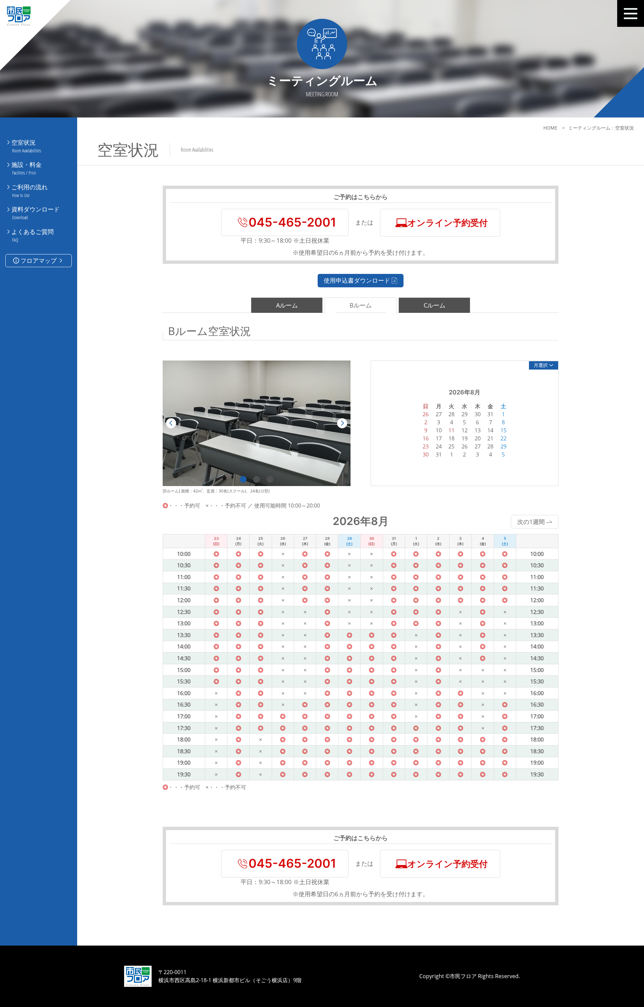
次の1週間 (531, 522)
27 (478, 446)
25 (451, 446)
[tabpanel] (257, 423)
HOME (550, 128)
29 (503, 446)
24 (439, 446)
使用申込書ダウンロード (357, 280)
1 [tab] (243, 479)
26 (465, 446)
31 (439, 454)
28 (490, 446)
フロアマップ (38, 260)
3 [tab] (270, 479)
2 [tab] (256, 479)
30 (426, 454)
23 (426, 446)
